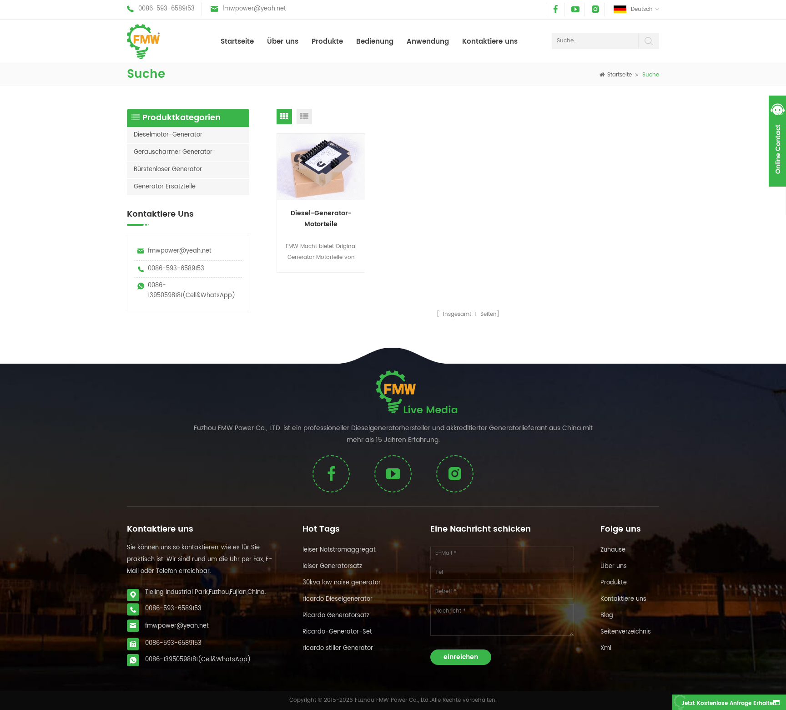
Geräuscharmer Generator (173, 152)
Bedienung (374, 41)
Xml (605, 648)
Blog (606, 615)
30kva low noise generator (341, 583)
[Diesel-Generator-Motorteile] (321, 167)
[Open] (777, 141)
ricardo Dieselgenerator (337, 599)
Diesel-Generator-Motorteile (321, 218)
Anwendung (428, 41)
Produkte (327, 41)
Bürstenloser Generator (168, 169)
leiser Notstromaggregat (339, 550)
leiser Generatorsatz (332, 566)
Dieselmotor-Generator (168, 135)
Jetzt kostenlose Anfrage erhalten (728, 703)
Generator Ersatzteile (165, 187)
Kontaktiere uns (490, 41)
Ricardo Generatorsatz (335, 615)
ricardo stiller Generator (337, 648)
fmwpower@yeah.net (254, 9)
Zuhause (612, 550)
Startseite (237, 41)
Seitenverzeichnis (625, 632)
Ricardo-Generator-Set (337, 632)
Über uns (282, 41)
